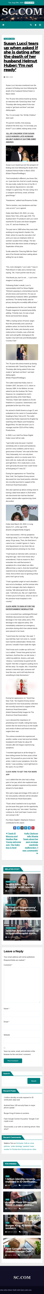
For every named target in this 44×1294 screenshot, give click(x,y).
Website (7, 1035)
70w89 (14, 1290)
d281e (6, 1290)
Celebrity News (9, 38)
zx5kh (26, 1290)
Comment (8, 965)
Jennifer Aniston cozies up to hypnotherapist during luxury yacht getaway (22, 933)
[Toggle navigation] (40, 25)
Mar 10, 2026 (12, 1208)
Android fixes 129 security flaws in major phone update (21, 1205)
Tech (7, 1176)
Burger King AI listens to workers (16, 1113)
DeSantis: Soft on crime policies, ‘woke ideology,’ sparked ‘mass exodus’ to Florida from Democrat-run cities (20, 1146)
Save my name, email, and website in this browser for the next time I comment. (19, 1052)
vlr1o (30, 1290)
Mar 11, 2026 (12, 1185)
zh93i (18, 1290)
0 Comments (26, 1185)
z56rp (1, 1290)
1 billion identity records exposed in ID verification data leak (21, 1181)
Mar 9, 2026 (11, 1255)
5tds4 (22, 1290)
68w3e (10, 1290)
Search (6, 1074)
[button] (31, 25)
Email (6, 1022)
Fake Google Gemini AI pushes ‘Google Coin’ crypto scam (19, 1251)
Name (6, 1009)
